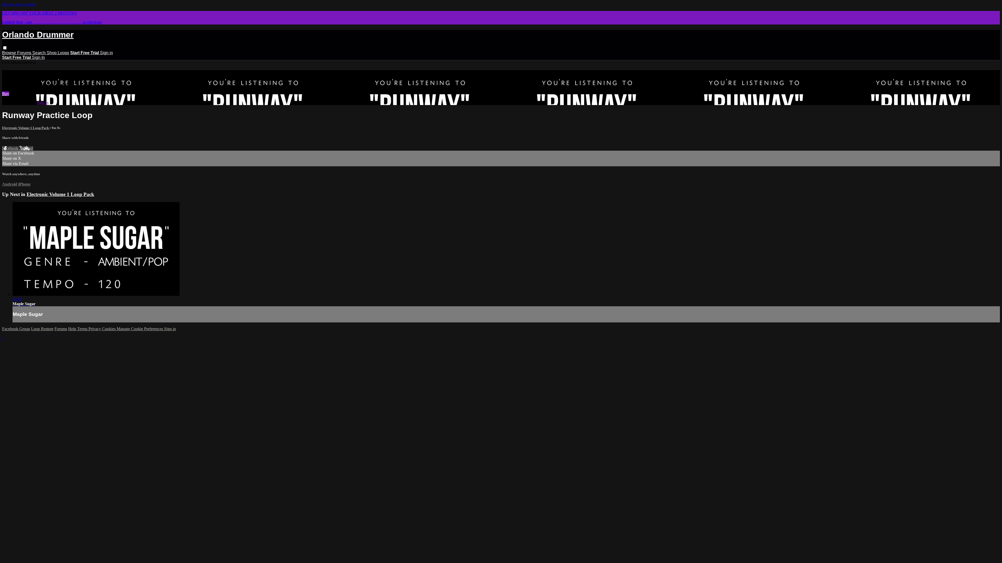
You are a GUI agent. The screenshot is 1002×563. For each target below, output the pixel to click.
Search (39, 53)
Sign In (38, 57)
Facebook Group (16, 329)
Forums (24, 53)
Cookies (109, 329)
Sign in (106, 53)
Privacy (95, 329)
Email (28, 148)
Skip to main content (19, 4)
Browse (9, 53)
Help (72, 329)
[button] (5, 48)
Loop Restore (42, 329)
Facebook (10, 148)
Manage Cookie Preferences (140, 329)
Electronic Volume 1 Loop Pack (26, 128)
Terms (82, 329)
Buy (5, 93)
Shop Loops (58, 53)
